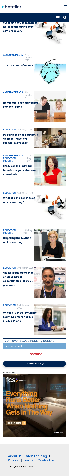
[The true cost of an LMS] (50, 69)
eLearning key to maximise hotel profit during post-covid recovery (20, 27)
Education (9, 129)
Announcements (13, 55)
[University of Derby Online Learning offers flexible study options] (50, 319)
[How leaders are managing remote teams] (50, 106)
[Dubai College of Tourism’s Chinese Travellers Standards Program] (50, 138)
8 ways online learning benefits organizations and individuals (20, 170)
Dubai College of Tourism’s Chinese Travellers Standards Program (20, 139)
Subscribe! (34, 354)
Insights (8, 161)
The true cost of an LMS (18, 65)
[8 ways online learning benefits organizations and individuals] (50, 170)
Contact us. (46, 460)
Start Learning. (36, 456)
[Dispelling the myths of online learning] (50, 245)
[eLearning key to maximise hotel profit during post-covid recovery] (50, 32)
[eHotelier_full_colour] (11, 6)
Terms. (28, 460)
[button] (65, 6)
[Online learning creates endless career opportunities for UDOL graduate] (50, 282)
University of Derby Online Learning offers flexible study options (20, 317)
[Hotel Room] (34, 436)
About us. (15, 456)
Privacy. (13, 460)
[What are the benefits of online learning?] (50, 207)
